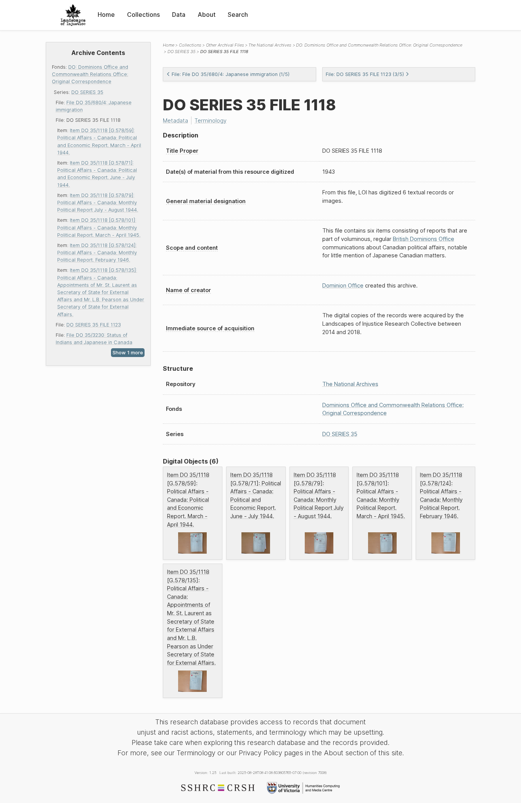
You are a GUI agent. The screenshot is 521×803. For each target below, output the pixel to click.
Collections (143, 14)
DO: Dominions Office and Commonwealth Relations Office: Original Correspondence (90, 74)
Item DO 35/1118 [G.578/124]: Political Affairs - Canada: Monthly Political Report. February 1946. (97, 252)
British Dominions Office (423, 239)
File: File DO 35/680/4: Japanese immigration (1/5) (230, 74)
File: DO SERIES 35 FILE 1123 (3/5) (365, 74)
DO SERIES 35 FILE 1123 (93, 325)
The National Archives (269, 45)
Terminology (211, 120)
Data (178, 14)
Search (238, 14)
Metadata (175, 120)
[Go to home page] (73, 15)
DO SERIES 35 (87, 92)
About (206, 14)
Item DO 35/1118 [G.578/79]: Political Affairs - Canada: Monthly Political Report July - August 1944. (97, 202)
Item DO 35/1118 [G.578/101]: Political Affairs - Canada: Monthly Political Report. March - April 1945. (98, 227)
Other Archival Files (225, 45)
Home (106, 14)
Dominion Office (342, 285)
